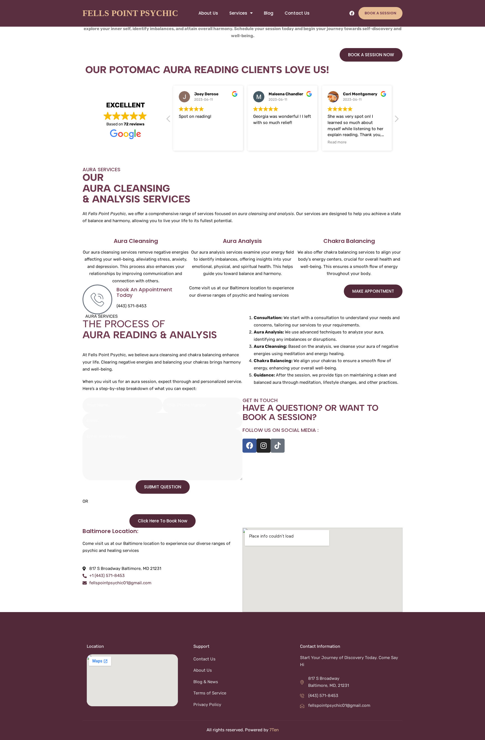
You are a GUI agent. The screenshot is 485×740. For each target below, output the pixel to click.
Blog (268, 13)
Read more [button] (337, 142)
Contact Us (297, 13)
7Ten (274, 729)
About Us (208, 13)
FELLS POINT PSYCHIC (130, 13)
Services (238, 13)
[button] (396, 120)
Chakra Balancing (349, 241)
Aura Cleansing (136, 241)
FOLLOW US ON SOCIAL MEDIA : (280, 430)
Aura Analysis (242, 241)
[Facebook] (351, 13)
